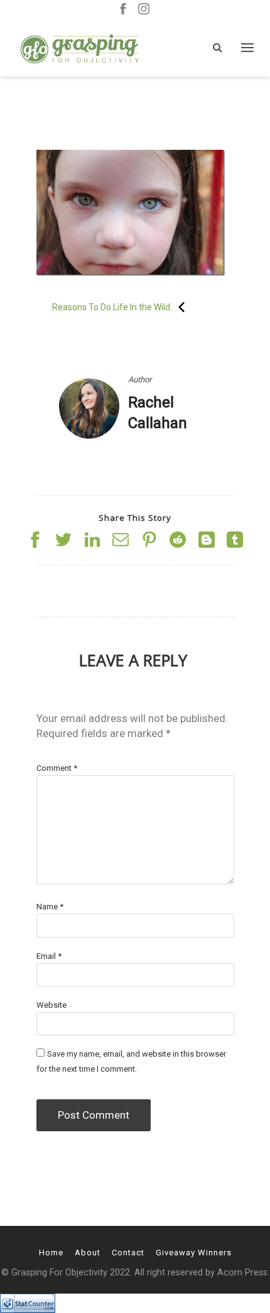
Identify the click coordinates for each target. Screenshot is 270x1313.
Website (51, 1005)
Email (49, 956)
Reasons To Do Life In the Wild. (112, 307)
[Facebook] (123, 9)
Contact (128, 1252)
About (87, 1252)
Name (49, 906)
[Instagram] (144, 9)
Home (51, 1252)
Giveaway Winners (194, 1252)
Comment (56, 768)
